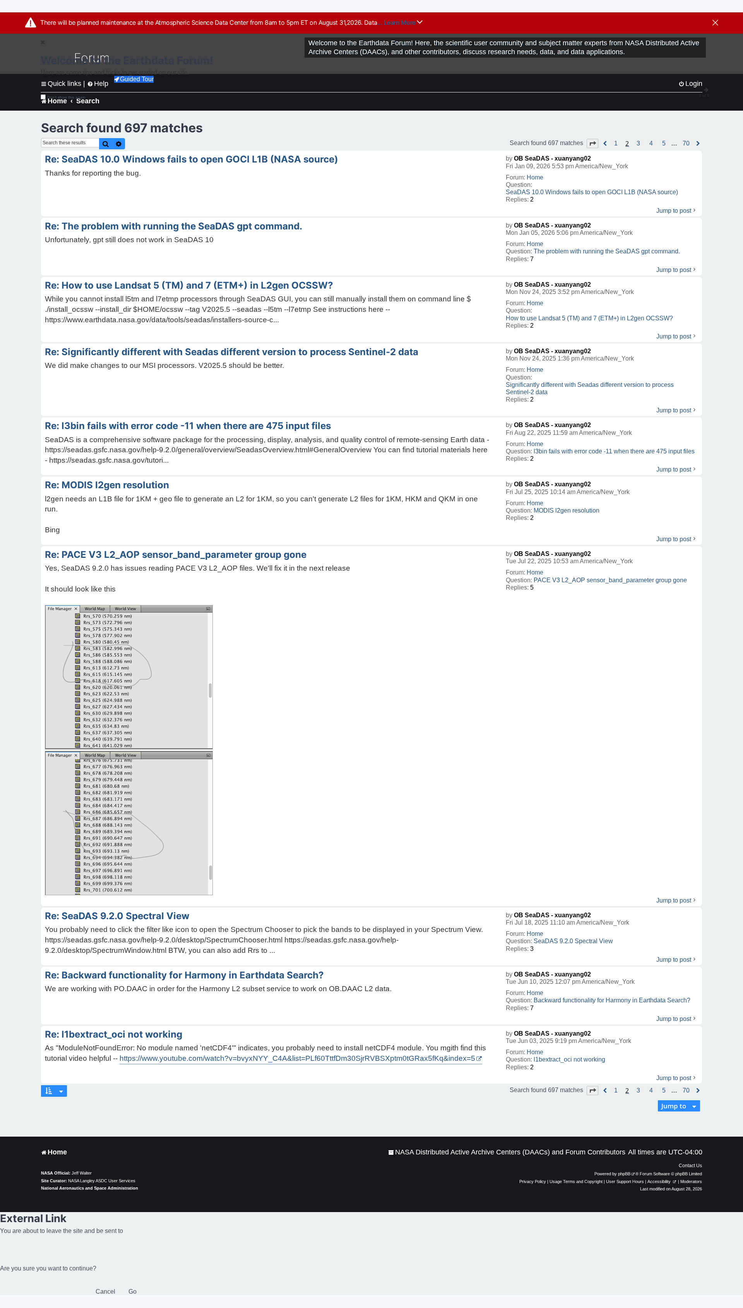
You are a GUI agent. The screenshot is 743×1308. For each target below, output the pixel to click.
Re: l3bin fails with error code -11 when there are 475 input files (188, 425)
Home (535, 177)
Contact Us (690, 1165)
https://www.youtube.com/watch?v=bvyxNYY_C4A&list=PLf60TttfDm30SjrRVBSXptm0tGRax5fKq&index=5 (297, 1058)
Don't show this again (66, 97)
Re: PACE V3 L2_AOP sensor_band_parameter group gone (175, 554)
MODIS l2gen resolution (566, 510)
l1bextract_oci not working (569, 1059)
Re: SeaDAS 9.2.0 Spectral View (117, 916)
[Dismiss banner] (715, 23)
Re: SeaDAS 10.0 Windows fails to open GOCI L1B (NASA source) (191, 159)
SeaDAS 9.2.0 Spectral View (573, 941)
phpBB (624, 1173)
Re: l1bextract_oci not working (113, 1034)
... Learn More (397, 22)
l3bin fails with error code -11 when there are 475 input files (614, 451)
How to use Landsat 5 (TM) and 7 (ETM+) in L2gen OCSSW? (589, 318)
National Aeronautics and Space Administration (89, 1188)
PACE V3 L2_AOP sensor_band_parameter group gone (610, 580)
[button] (592, 143)
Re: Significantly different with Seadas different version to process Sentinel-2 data (231, 351)
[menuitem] (506, 1152)
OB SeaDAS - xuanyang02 (552, 158)
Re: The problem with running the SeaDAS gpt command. (173, 226)
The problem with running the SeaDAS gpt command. (607, 251)
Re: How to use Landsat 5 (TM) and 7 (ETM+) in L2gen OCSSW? (189, 285)
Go (132, 1291)
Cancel (105, 1291)
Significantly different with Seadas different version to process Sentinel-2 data (590, 388)
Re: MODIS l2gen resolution (107, 485)
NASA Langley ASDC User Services (101, 1180)
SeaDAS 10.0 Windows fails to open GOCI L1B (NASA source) (592, 192)
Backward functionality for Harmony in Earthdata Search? (612, 1000)
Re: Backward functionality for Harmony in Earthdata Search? (184, 975)
